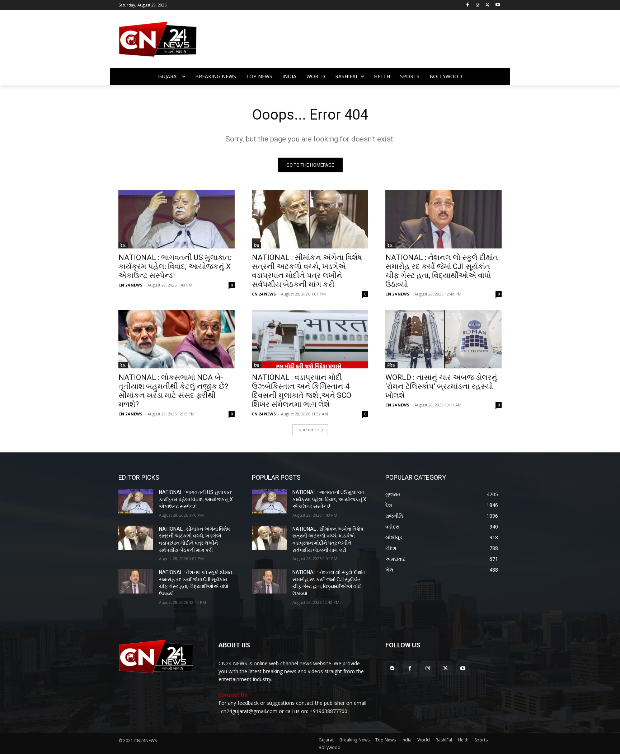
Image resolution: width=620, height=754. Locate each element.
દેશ (123, 245)
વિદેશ (391, 365)
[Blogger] (392, 668)
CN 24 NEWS (130, 285)
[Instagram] (478, 5)
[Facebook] (468, 5)
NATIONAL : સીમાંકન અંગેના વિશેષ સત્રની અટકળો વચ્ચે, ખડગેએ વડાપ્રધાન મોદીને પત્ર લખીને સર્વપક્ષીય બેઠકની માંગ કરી (307, 271)
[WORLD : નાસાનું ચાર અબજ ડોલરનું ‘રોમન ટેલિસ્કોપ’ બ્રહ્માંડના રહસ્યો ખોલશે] (443, 339)
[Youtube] (497, 5)
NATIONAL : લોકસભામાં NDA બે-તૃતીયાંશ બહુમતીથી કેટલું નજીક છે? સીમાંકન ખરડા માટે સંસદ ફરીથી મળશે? (173, 391)
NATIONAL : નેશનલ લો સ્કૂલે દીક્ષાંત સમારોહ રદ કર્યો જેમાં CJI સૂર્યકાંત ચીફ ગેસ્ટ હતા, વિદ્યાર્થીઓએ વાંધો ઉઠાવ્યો (441, 271)
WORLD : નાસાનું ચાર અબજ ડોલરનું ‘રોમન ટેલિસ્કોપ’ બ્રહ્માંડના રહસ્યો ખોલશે (441, 386)
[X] (487, 5)
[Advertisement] (367, 42)
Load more (307, 430)
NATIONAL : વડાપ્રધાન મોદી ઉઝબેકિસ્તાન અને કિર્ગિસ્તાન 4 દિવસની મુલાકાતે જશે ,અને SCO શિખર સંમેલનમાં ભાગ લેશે (301, 391)
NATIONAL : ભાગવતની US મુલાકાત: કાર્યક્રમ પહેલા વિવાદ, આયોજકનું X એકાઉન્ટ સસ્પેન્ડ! (174, 266)
